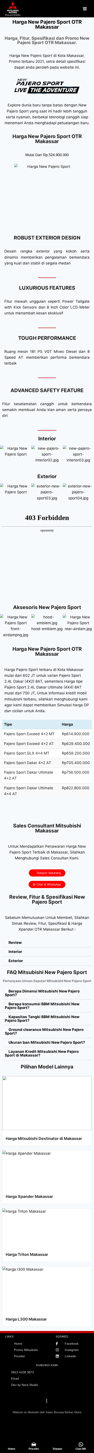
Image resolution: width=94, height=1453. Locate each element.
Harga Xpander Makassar (29, 1196)
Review (15, 942)
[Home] (11, 1444)
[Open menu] (85, 8)
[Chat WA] (80, 1444)
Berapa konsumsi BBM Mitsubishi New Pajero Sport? (42, 1006)
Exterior (16, 961)
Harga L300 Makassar (26, 1319)
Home (11, 1448)
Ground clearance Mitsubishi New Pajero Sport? (44, 1031)
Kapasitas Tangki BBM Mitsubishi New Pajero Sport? (42, 1019)
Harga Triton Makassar (27, 1254)
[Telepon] (57, 1444)
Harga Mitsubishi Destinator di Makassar (44, 1138)
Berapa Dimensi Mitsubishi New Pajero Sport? (42, 993)
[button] (4, 454)
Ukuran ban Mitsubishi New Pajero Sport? (47, 1042)
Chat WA (80, 1448)
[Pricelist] (33, 1444)
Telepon (57, 1448)
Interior (15, 951)
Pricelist (34, 1448)
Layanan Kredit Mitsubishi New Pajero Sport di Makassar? (42, 1053)
